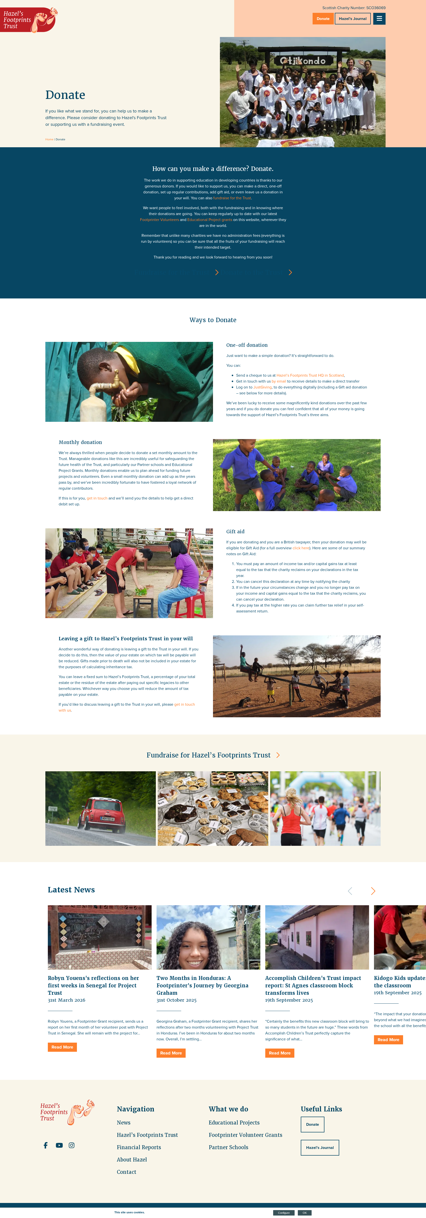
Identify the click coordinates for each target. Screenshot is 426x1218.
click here (301, 548)
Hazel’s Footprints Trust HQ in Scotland (310, 375)
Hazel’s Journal (353, 18)
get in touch (97, 498)
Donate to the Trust (251, 272)
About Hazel (132, 1160)
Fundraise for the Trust (172, 272)
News (123, 1123)
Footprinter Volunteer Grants (245, 1135)
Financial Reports (139, 1147)
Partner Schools (228, 1147)
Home (49, 139)
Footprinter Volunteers (159, 219)
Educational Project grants (209, 219)
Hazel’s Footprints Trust (147, 1135)
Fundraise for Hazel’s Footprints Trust (209, 755)
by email (279, 381)
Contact (126, 1172)
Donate (323, 18)
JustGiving (262, 387)
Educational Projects (234, 1123)
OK (305, 1212)
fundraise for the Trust (232, 198)
